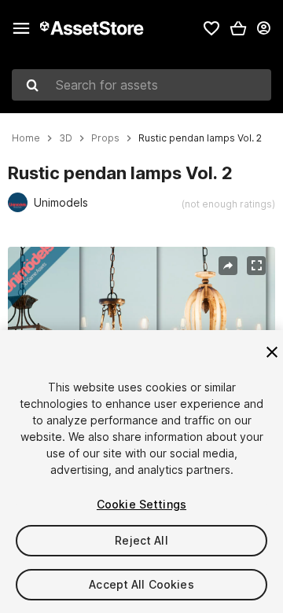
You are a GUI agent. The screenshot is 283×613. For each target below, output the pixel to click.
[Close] (272, 352)
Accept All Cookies (141, 584)
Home (26, 138)
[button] (238, 28)
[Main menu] (21, 28)
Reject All (141, 540)
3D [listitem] (65, 138)
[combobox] (141, 85)
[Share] (228, 265)
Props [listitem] (105, 138)
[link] (211, 28)
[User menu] (263, 28)
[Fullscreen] (256, 265)
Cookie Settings (141, 504)
